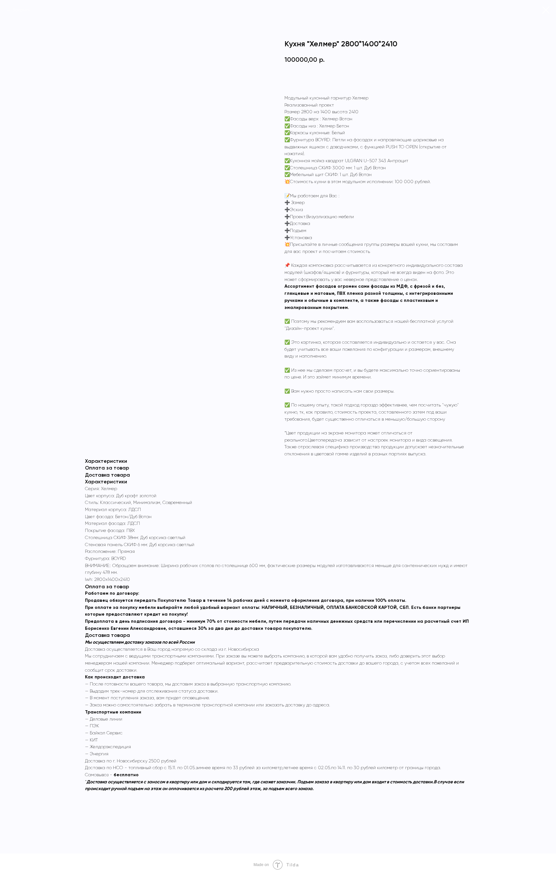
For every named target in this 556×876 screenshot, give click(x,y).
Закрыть (21, 9)
